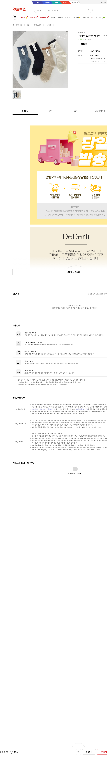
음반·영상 (33, 17)
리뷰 (50, 111)
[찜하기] (78, 752)
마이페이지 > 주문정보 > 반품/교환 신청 (44, 409)
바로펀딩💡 (77, 17)
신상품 (60, 17)
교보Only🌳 (100, 17)
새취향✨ (23, 17)
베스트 (53, 17)
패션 (28, 25)
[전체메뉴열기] (15, 17)
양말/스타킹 (37, 25)
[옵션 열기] (78, 745)
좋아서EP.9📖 (88, 17)
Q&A (75, 111)
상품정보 (25, 111)
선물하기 (89, 752)
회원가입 (103, 2)
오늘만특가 (44, 17)
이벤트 (67, 17)
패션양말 (48, 25)
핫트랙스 (39, 10)
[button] (85, 39)
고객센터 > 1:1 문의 (82, 409)
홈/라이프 (19, 25)
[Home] (13, 25)
